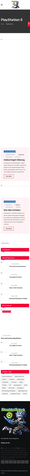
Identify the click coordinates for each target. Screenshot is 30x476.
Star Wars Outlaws (12, 210)
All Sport (4, 379)
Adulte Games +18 (19, 376)
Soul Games (5, 393)
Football (4, 385)
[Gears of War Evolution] (4, 286)
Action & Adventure (7, 376)
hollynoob (21, 154)
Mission (4, 388)
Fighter (21, 382)
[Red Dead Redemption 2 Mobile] (4, 297)
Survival (25, 393)
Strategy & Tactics (15, 393)
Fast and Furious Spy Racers (17, 266)
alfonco (18, 205)
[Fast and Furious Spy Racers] (4, 265)
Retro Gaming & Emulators (8, 391)
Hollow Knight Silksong (14, 160)
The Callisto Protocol (15, 277)
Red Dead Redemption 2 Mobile (18, 298)
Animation (11, 379)
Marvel (25, 385)
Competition (5, 382)
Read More (9, 176)
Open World (11, 388)
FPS (10, 385)
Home (2, 24)
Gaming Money (17, 385)
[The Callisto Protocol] (4, 275)
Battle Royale (20, 379)
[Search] (28, 5)
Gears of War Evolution (15, 288)
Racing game (20, 388)
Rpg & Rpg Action (22, 391)
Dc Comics (14, 382)
